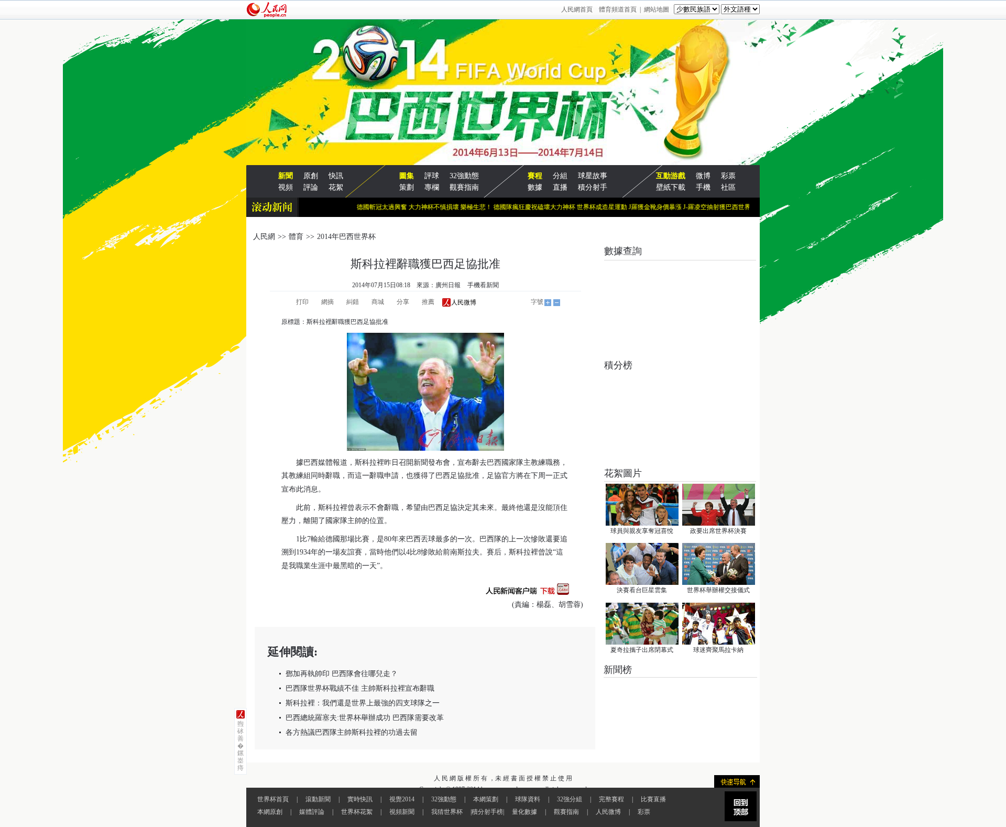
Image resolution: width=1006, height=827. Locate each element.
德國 (332, 539)
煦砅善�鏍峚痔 (240, 745)
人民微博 (608, 811)
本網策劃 (485, 799)
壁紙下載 (670, 187)
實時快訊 (360, 799)
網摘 (327, 302)
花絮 (336, 187)
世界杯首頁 (273, 799)
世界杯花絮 (357, 811)
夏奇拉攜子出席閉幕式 (641, 650)
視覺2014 (401, 799)
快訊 (336, 176)
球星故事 (592, 176)
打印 (302, 302)
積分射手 (592, 187)
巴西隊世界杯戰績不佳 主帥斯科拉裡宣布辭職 (360, 688)
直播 (560, 187)
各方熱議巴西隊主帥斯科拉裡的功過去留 (352, 732)
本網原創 (269, 811)
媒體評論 (311, 811)
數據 (535, 187)
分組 (560, 176)
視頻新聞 (401, 811)
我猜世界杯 (447, 811)
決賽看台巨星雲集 (642, 590)
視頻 (285, 187)
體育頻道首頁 (618, 9)
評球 (431, 176)
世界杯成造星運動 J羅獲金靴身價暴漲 (614, 207)
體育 (296, 237)
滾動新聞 (318, 799)
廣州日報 (448, 285)
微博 (703, 176)
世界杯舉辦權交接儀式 (718, 590)
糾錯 (352, 302)
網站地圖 (656, 9)
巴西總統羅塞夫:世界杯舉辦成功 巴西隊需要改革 (365, 718)
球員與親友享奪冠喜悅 (641, 531)
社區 (728, 187)
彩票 (728, 176)
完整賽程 (611, 799)
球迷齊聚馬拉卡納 (718, 650)
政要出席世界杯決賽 (718, 531)
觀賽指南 (464, 187)
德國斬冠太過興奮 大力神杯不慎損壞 (393, 207)
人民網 (264, 237)
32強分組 (569, 799)
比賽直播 (653, 799)
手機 (703, 187)
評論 (310, 187)
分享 (403, 302)
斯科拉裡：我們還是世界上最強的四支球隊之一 (363, 703)
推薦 (428, 302)
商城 (377, 302)
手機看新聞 (483, 285)
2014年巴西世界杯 (346, 237)
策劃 (406, 187)
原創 (310, 176)
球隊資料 (527, 799)
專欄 (431, 187)
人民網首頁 (577, 9)
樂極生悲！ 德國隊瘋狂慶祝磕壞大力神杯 (504, 207)
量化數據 (524, 811)
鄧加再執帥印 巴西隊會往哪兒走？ (342, 674)
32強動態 (464, 176)
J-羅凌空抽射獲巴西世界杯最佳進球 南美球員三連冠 (741, 207)
